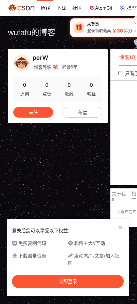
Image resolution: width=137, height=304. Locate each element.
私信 (82, 112)
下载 (61, 8)
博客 (45, 8)
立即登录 (68, 281)
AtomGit (103, 8)
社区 (77, 8)
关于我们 (119, 196)
